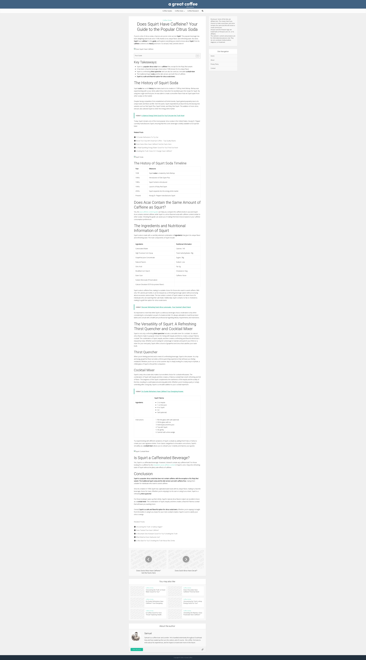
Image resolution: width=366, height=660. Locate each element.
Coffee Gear (179, 11)
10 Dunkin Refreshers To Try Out (147, 137)
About (212, 60)
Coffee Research (193, 11)
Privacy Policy (215, 64)
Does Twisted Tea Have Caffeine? (147, 530)
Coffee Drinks (167, 20)
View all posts (137, 649)
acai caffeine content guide (149, 212)
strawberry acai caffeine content (164, 465)
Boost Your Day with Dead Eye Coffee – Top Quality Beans (156, 141)
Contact (213, 68)
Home (212, 56)
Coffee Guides (167, 11)
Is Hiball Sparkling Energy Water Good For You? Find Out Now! (157, 148)
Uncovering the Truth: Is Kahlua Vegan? (149, 527)
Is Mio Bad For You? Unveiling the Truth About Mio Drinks (155, 541)
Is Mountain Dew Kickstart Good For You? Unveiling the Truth (156, 534)
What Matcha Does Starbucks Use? (148, 537)
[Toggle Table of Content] (196, 55)
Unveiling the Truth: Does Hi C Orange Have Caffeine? (154, 151)
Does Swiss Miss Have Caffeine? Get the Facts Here (153, 144)
